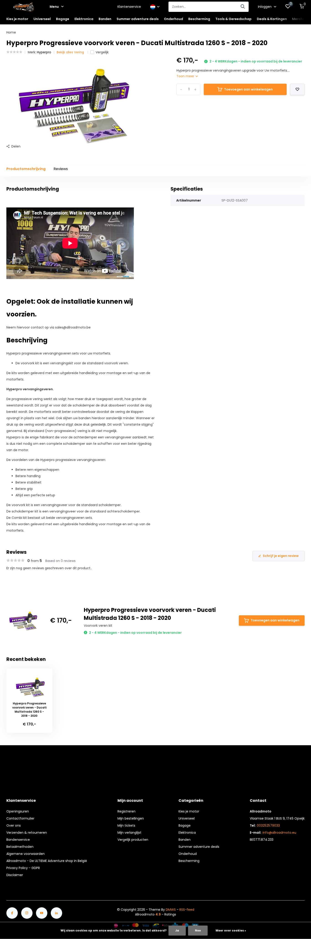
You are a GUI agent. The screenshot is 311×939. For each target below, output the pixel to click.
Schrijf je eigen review (281, 556)
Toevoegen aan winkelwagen (248, 89)
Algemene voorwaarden (25, 853)
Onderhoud (187, 853)
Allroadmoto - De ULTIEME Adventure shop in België (46, 861)
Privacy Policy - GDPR (23, 868)
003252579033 (268, 825)
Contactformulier (20, 818)
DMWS (171, 909)
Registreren (126, 811)
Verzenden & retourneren (26, 832)
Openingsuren (17, 811)
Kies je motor (188, 811)
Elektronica (187, 832)
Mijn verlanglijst (129, 832)
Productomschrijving (26, 168)
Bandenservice (18, 839)
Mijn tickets (126, 825)
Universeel (186, 818)
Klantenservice (129, 6)
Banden (184, 839)
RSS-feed (186, 909)
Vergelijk (102, 52)
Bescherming (188, 861)
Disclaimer (14, 875)
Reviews (61, 168)
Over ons (13, 825)
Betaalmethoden (19, 846)
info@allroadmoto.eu (279, 832)
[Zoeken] (243, 7)
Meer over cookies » (231, 930)
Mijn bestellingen (130, 818)
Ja (177, 930)
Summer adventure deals (138, 19)
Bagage (184, 825)
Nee (198, 930)
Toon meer (185, 76)
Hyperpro (44, 52)
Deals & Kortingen (272, 19)
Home (11, 32)
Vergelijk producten (132, 839)
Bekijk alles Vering (71, 52)
